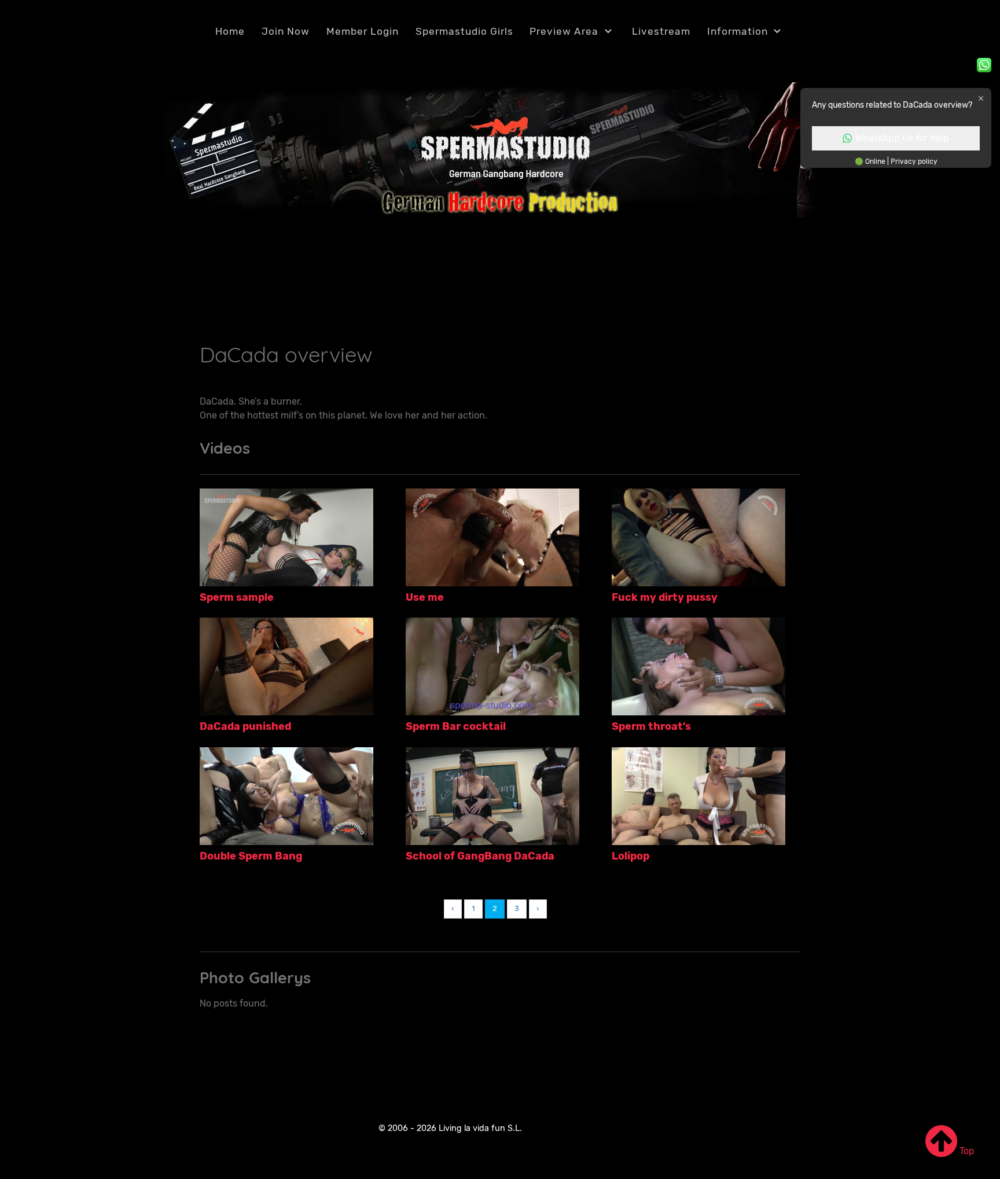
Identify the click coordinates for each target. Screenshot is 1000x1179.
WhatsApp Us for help (902, 138)
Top (966, 1150)
